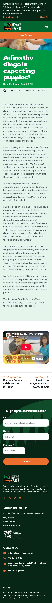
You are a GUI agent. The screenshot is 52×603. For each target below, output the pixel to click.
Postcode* (8, 445)
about (14, 90)
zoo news (26, 90)
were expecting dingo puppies (41, 90)
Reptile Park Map (11, 525)
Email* (6, 417)
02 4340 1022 (15, 558)
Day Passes (8, 518)
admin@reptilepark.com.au (21, 553)
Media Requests (16, 570)
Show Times (9, 521)
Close (42, 17)
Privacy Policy (9, 598)
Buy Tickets (26, 35)
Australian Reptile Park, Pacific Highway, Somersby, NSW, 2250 (27, 564)
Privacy (6, 587)
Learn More (8, 17)
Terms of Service (26, 598)
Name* (6, 431)
